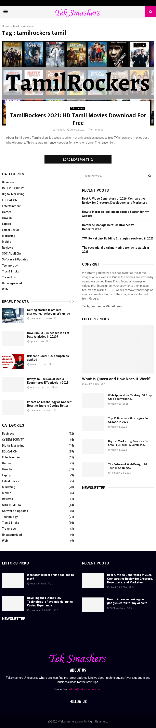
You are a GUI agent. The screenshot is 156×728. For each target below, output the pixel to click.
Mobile (6, 241)
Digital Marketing (13, 194)
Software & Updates (15, 259)
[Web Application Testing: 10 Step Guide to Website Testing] (93, 400)
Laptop (6, 223)
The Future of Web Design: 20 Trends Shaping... (127, 466)
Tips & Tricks (10, 271)
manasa (60, 129)
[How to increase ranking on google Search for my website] (93, 604)
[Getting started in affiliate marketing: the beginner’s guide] (13, 315)
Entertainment (77, 108)
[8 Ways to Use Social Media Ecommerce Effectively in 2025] (13, 384)
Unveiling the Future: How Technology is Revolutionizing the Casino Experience (50, 601)
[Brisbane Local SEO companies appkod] (13, 361)
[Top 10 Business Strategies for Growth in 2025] (93, 423)
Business (8, 182)
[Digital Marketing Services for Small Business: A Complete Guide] (93, 446)
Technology (10, 265)
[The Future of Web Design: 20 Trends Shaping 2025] (93, 469)
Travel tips (9, 277)
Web (5, 289)
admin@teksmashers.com (86, 689)
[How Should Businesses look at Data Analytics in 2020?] (13, 338)
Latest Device (11, 230)
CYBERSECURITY (13, 188)
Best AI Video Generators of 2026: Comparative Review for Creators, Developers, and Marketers (130, 578)
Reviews (7, 247)
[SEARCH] (149, 176)
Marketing (8, 235)
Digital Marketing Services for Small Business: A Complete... (128, 443)
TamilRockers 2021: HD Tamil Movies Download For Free (78, 119)
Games (7, 212)
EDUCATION (9, 200)
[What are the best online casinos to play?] (13, 580)
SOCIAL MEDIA (11, 253)
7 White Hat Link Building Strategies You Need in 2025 (118, 238)
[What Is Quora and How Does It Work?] (118, 349)
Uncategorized (12, 283)
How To (7, 218)
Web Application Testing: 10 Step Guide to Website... (130, 397)
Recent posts (15, 302)
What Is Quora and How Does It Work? (116, 379)
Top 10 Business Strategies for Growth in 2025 (128, 420)
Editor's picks (15, 563)
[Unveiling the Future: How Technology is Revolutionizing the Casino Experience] (13, 603)
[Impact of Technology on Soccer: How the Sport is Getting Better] (13, 407)
